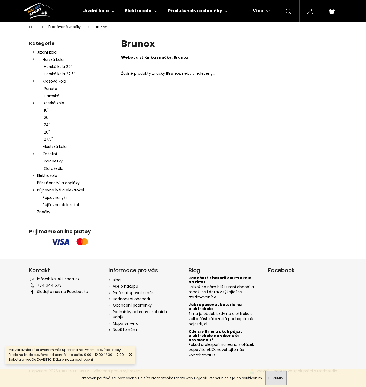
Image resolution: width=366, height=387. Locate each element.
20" (47, 117)
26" (47, 132)
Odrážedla (53, 168)
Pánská (50, 88)
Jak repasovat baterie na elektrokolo (215, 307)
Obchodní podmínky (132, 305)
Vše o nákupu (125, 286)
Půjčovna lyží (55, 197)
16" (46, 110)
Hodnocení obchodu (132, 299)
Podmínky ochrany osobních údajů (140, 314)
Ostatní (50, 154)
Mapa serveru (125, 323)
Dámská (51, 96)
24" (47, 125)
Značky (43, 211)
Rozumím (276, 378)
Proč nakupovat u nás (133, 292)
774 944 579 (49, 285)
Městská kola (55, 146)
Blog (117, 280)
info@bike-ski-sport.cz (58, 279)
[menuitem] (99, 11)
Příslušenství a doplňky (58, 183)
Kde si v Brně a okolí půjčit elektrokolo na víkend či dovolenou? (215, 336)
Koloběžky (53, 161)
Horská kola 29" (58, 66)
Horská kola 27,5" (59, 74)
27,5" (48, 139)
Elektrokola (47, 175)
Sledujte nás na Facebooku (62, 291)
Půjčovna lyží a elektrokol (60, 190)
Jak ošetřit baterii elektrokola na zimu (220, 280)
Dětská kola (53, 103)
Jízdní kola (47, 52)
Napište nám (125, 329)
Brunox (180, 57)
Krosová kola (54, 81)
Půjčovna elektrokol (61, 204)
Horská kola (53, 59)
